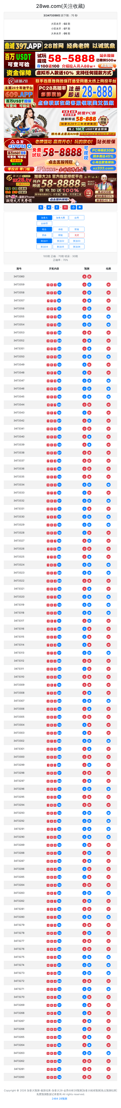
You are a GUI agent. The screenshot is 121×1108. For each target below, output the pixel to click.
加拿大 (44, 217)
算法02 (60, 241)
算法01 (44, 241)
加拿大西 (60, 217)
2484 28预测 (59, 1098)
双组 (60, 235)
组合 (44, 229)
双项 (77, 229)
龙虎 (77, 235)
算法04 (44, 246)
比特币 (44, 223)
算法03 (76, 241)
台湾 (76, 217)
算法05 (60, 246)
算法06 (76, 246)
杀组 (60, 229)
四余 (44, 235)
